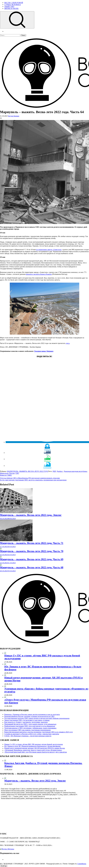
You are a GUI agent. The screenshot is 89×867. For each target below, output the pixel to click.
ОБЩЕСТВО (9, 6)
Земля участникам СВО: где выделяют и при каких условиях (27, 720)
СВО (17, 473)
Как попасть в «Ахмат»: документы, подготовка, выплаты (26, 722)
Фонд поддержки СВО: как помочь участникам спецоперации (27, 730)
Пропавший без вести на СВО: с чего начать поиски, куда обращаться (30, 724)
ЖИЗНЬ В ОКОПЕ (11, 8)
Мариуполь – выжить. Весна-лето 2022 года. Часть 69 (31, 559)
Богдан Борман (13, 116)
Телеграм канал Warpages (43, 351)
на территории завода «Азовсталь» (49, 249)
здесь (68, 343)
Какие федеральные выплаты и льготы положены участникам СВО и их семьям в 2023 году (38, 732)
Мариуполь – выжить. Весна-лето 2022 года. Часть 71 (31, 543)
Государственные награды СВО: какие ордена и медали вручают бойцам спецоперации (36, 718)
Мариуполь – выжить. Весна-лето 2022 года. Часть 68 (31, 567)
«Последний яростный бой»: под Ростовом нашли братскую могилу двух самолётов (35, 752)
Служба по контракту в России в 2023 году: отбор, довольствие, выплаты (31, 734)
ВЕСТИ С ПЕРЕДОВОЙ (13, 3)
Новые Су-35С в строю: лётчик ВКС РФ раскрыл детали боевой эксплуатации (33, 744)
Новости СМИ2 (6, 475)
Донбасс (60, 471)
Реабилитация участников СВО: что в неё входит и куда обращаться (29, 726)
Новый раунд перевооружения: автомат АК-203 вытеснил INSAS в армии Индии (34, 748)
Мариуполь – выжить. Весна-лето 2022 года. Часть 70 (31, 551)
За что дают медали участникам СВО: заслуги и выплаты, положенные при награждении (33, 480)
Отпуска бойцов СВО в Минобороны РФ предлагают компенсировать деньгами (30, 478)
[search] (17, 19)
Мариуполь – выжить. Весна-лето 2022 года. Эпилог (31, 515)
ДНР (54, 471)
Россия (11, 473)
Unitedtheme (81, 864)
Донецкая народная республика (75, 471)
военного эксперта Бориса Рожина (39, 274)
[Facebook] (5, 859)
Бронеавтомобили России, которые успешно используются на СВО (29, 716)
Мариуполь (4, 473)
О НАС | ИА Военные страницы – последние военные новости (27, 736)
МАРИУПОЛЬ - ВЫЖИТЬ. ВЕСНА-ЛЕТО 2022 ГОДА (27, 471)
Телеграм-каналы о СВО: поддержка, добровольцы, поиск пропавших (30, 728)
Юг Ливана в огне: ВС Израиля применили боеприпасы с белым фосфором (32, 746)
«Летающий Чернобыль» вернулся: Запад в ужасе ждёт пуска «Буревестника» (33, 750)
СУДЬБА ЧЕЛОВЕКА (12, 5)
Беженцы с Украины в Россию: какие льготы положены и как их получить (32, 714)
